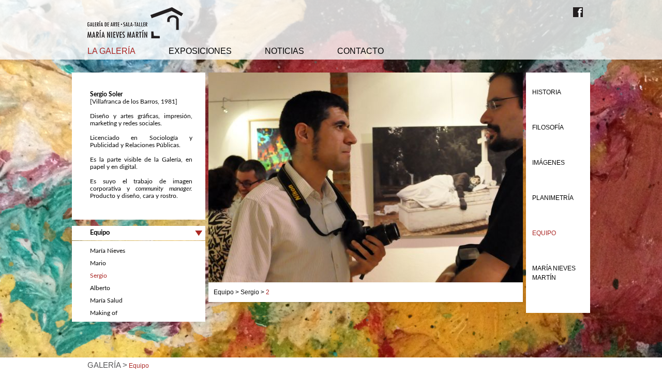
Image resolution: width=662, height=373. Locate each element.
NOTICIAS (284, 51)
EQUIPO (544, 233)
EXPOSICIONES (200, 51)
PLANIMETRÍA (553, 198)
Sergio (98, 275)
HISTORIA (546, 92)
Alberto (100, 288)
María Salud (106, 300)
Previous (193, 187)
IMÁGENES (548, 162)
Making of (103, 313)
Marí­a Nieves (107, 251)
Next (538, 187)
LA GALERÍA (111, 51)
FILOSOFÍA (548, 127)
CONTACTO (360, 51)
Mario (98, 263)
